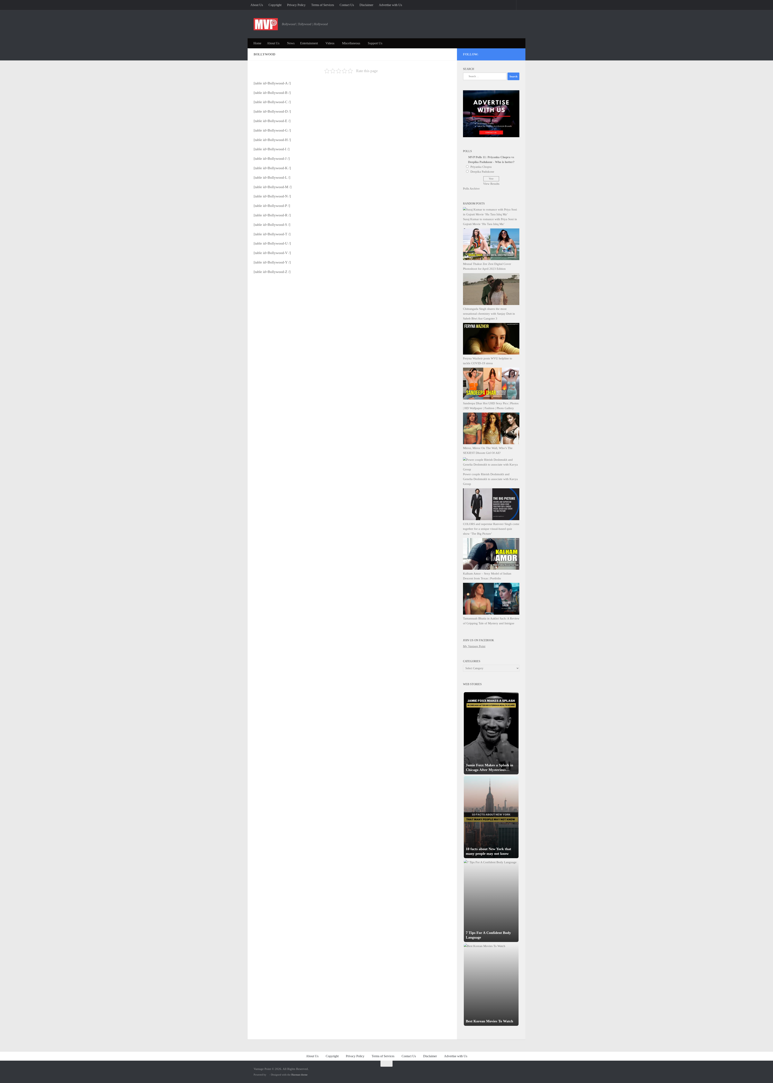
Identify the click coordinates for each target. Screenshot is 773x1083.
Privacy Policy (296, 5)
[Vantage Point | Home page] (266, 24)
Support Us (375, 43)
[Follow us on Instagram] (485, 53)
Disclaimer (366, 5)
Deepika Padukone (482, 171)
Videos (330, 43)
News (291, 43)
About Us (256, 5)
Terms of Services (322, 5)
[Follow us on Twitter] (490, 53)
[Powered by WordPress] (268, 1074)
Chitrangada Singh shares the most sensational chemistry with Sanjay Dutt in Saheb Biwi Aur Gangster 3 (489, 313)
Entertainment (309, 43)
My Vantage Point (474, 646)
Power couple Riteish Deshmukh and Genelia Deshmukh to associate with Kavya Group (490, 479)
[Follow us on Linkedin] (512, 53)
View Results (491, 183)
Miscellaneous (351, 43)
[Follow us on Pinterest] (496, 53)
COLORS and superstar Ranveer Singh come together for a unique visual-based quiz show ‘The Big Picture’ (491, 528)
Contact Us (347, 5)
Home (257, 43)
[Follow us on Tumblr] (506, 53)
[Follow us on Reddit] (517, 53)
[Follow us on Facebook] (501, 53)
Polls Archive (471, 188)
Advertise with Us (390, 5)
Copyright (275, 5)
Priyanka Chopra (481, 166)
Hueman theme (299, 1074)
